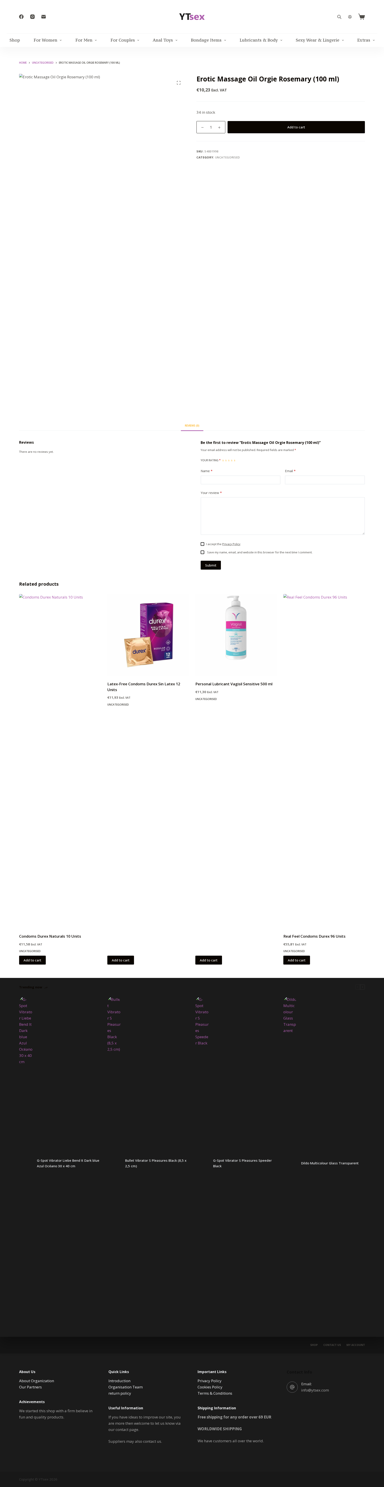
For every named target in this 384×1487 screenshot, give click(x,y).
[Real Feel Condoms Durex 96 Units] (324, 761)
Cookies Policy (210, 1387)
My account (355, 1345)
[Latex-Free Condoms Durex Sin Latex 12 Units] (148, 635)
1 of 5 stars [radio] (223, 460)
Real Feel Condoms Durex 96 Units (314, 936)
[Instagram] (32, 16)
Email (290, 471)
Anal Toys (163, 40)
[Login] (350, 16)
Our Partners (30, 1387)
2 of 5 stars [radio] (225, 460)
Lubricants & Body (259, 40)
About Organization (36, 1380)
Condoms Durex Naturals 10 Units (50, 936)
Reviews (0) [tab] (192, 425)
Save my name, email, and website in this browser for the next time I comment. (259, 552)
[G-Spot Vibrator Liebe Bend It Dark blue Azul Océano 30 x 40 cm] (25, 1163)
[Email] (43, 16)
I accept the (223, 544)
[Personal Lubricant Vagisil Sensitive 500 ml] (236, 635)
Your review (211, 492)
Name (206, 471)
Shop (15, 40)
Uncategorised (227, 157)
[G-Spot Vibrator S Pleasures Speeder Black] (202, 1163)
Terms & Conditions (215, 1393)
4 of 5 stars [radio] (231, 460)
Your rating (211, 460)
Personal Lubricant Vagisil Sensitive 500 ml (233, 683)
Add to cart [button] (32, 960)
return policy (119, 1393)
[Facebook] (21, 16)
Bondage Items (206, 40)
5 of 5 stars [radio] (234, 460)
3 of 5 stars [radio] (228, 460)
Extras (363, 40)
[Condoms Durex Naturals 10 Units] (59, 761)
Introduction (119, 1380)
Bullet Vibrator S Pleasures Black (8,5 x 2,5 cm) (155, 1163)
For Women (45, 40)
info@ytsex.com (315, 1390)
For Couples (122, 40)
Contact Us (332, 1345)
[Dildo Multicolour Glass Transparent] (290, 1163)
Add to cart (296, 127)
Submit (210, 565)
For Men (83, 40)
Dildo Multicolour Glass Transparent (330, 1163)
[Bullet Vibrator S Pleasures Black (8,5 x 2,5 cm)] (114, 1163)
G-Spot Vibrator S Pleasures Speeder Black (242, 1163)
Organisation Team (125, 1387)
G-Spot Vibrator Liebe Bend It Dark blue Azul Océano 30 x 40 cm (68, 1163)
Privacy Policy (231, 544)
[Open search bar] (339, 17)
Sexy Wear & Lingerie (317, 40)
